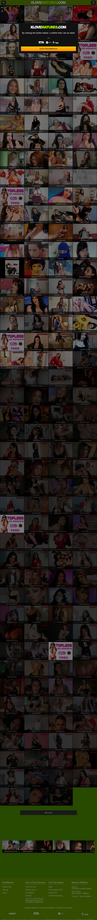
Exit (49, 37)
